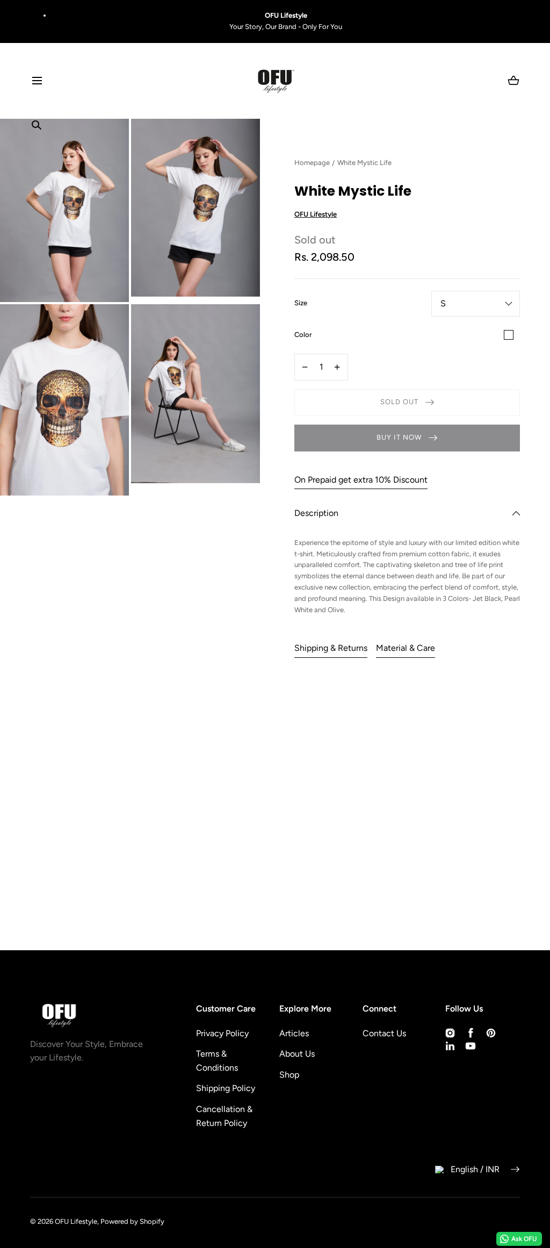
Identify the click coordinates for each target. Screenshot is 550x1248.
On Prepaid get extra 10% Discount (361, 480)
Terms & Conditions (217, 1061)
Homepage (312, 163)
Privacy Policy (222, 1033)
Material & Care (405, 648)
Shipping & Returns (330, 648)
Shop (289, 1075)
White (508, 335)
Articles (294, 1033)
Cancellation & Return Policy (224, 1116)
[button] (37, 81)
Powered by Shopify (132, 1221)
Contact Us (384, 1033)
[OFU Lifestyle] (275, 81)
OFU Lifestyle (76, 1221)
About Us (297, 1054)
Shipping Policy (225, 1088)
